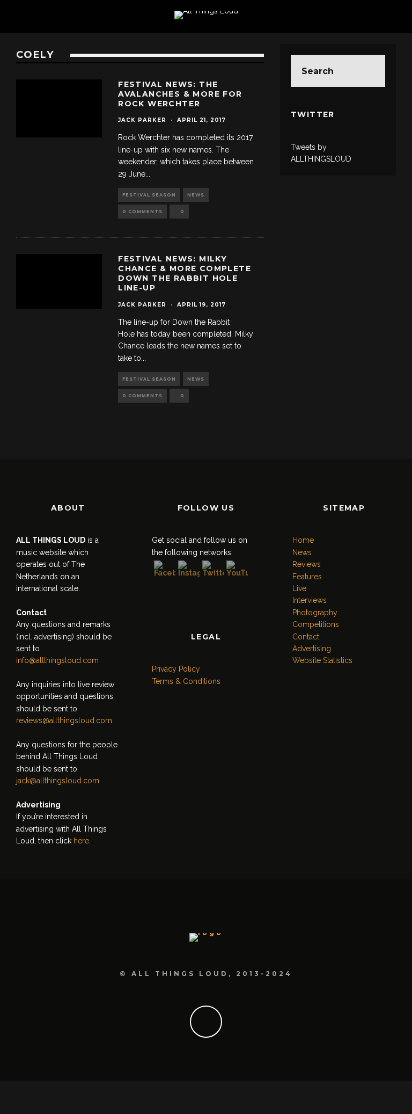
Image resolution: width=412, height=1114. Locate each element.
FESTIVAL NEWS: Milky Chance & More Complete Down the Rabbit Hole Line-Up (184, 273)
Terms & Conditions (186, 681)
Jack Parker (142, 120)
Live (299, 588)
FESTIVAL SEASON (149, 195)
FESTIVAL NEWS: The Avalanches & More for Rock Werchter (180, 93)
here (81, 840)
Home (303, 540)
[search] (369, 71)
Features (307, 576)
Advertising (311, 648)
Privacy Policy (176, 669)
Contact (305, 636)
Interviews (309, 600)
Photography (314, 612)
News (195, 195)
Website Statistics (322, 660)
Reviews (306, 564)
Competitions (315, 624)
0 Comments (142, 211)
